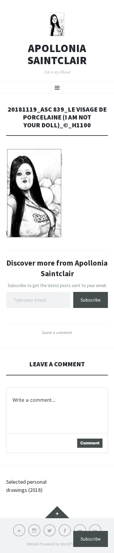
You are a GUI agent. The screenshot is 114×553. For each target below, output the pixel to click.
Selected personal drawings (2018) (26, 485)
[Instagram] (34, 530)
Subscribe (91, 300)
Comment (89, 442)
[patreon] (19, 530)
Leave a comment (57, 332)
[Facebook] (65, 530)
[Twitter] (49, 530)
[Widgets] (57, 512)
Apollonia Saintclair (57, 54)
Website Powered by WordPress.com (56, 544)
